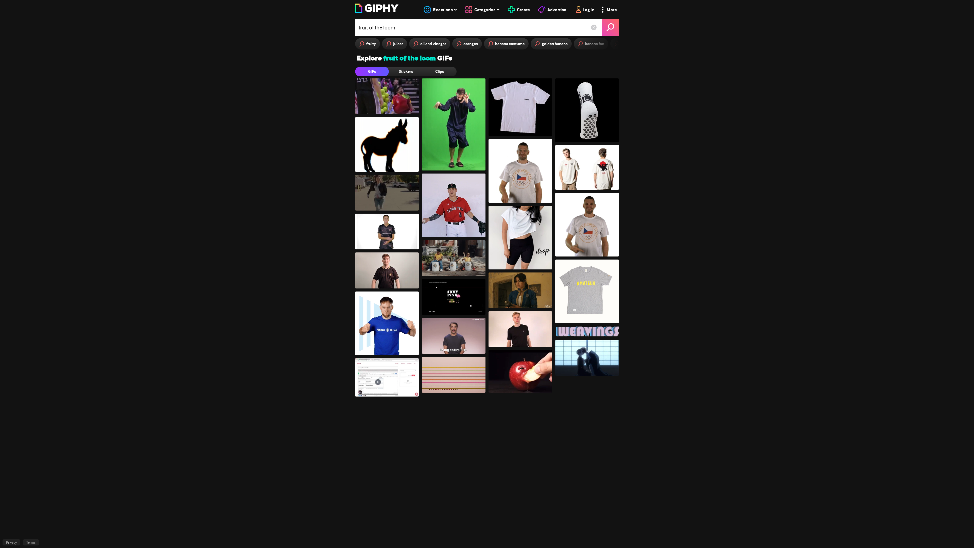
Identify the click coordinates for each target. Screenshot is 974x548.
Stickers (406, 71)
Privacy (11, 542)
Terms (31, 542)
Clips (439, 71)
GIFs (372, 71)
